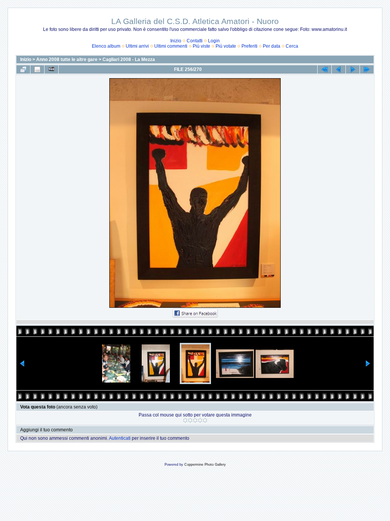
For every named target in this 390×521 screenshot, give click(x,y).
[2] (190, 420)
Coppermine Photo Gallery (205, 464)
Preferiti (249, 46)
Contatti (195, 40)
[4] (200, 420)
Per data (271, 46)
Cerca (292, 46)
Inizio (175, 40)
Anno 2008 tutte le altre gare (67, 59)
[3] (195, 420)
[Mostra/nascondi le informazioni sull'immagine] (37, 69)
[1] (185, 420)
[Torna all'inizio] (324, 69)
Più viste (201, 46)
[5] (205, 420)
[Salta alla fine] (367, 69)
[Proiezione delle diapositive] (51, 69)
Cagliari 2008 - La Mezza (128, 59)
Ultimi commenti (170, 46)
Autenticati (120, 438)
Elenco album (106, 46)
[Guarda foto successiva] (353, 69)
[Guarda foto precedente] (338, 69)
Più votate (226, 46)
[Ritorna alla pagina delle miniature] (23, 69)
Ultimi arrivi (137, 46)
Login (214, 40)
